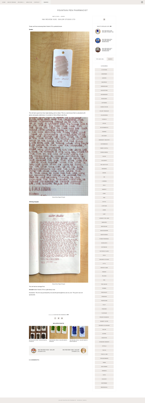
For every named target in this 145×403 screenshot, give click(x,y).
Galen (104, 156)
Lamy (104, 214)
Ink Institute (104, 164)
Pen (104, 280)
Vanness (104, 370)
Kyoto (104, 201)
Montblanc (104, 226)
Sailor (63, 16)
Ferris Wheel (104, 152)
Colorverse (104, 115)
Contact (37, 2)
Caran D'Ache (104, 106)
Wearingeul (104, 387)
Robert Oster (104, 321)
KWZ (104, 197)
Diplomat (104, 135)
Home (4, 2)
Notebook (104, 247)
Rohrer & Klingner (104, 325)
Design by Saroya (82, 400)
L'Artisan (104, 205)
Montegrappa (104, 230)
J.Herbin (104, 181)
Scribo (104, 333)
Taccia (104, 350)
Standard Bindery (104, 341)
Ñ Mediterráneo (104, 238)
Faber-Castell (104, 148)
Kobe (104, 193)
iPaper (104, 172)
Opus (104, 255)
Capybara (104, 102)
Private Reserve (104, 317)
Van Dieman (104, 366)
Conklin (104, 119)
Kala (104, 185)
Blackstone (104, 90)
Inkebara (104, 168)
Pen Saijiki (104, 284)
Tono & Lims (104, 354)
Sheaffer (104, 337)
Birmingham (104, 86)
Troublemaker (104, 358)
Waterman (104, 383)
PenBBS (104, 288)
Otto (104, 263)
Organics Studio (104, 259)
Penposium (104, 300)
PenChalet (104, 292)
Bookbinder (104, 94)
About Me (29, 2)
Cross (104, 123)
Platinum (104, 313)
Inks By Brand (12, 2)
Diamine (104, 131)
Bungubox (104, 98)
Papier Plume (104, 267)
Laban (104, 209)
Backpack (104, 82)
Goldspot (104, 160)
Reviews (20, 2)
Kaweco (104, 189)
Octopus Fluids (104, 251)
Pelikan (104, 275)
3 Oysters (104, 69)
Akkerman (104, 73)
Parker (104, 271)
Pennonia (104, 296)
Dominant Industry (104, 139)
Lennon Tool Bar (104, 218)
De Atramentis (104, 127)
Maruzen (104, 222)
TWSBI (104, 362)
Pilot (104, 304)
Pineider (104, 308)
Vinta (104, 374)
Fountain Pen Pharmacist (72, 10)
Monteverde (104, 234)
